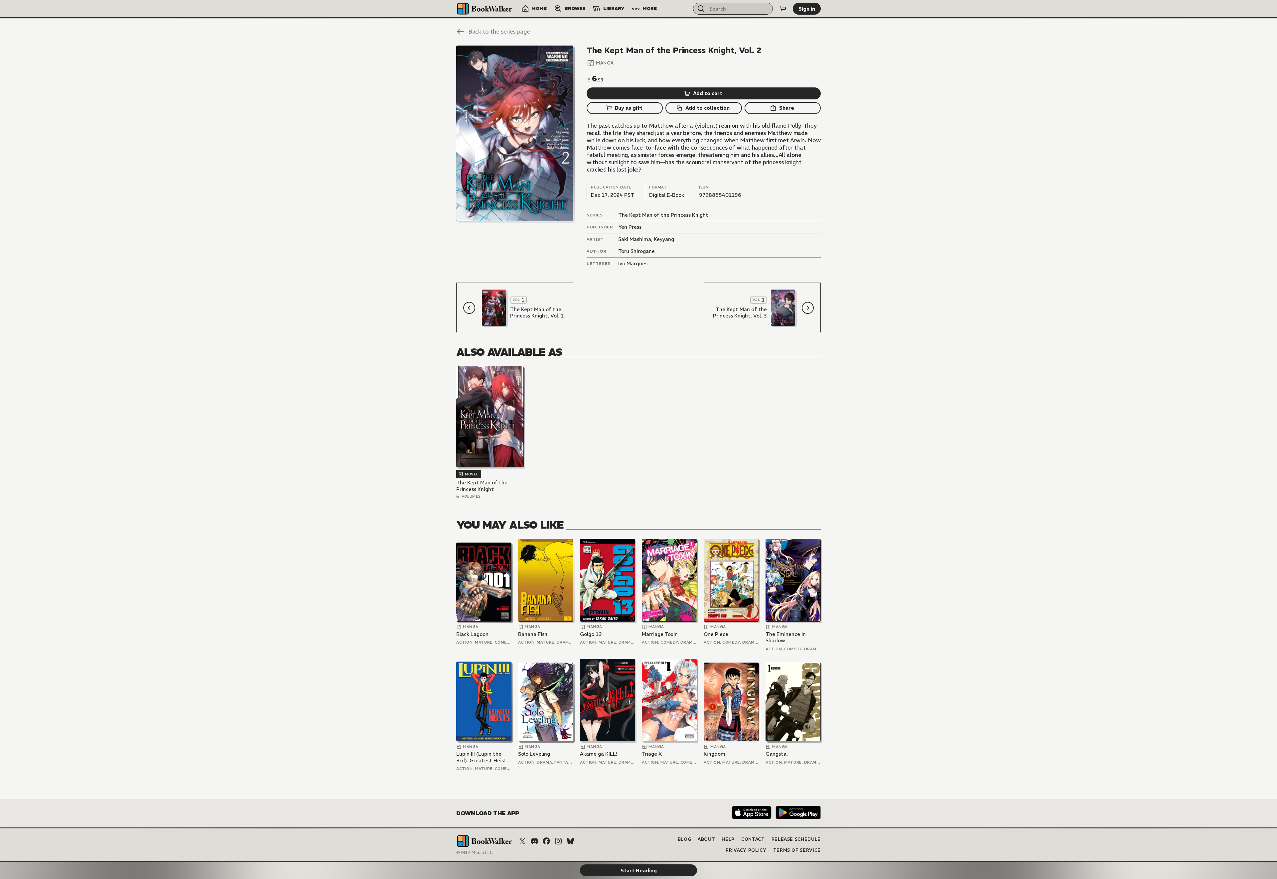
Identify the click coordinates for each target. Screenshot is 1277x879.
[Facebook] (546, 841)
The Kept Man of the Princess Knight (663, 215)
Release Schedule (796, 839)
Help (728, 839)
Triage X (652, 754)
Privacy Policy (746, 850)
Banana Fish (532, 634)
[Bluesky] (570, 841)
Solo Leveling (534, 754)
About (706, 839)
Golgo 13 (591, 634)
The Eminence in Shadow (786, 637)
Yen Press (629, 227)
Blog (684, 839)
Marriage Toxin (660, 634)
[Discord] (534, 841)
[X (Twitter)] (522, 841)
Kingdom (714, 754)
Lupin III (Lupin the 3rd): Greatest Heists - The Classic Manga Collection (482, 757)
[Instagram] (558, 841)
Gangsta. (777, 754)
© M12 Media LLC (474, 852)
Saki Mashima (634, 239)
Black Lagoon (472, 634)
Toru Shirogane (636, 251)
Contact (753, 839)
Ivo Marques (632, 263)
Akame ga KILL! (598, 754)
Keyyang (664, 239)
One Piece (716, 634)
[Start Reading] (514, 133)
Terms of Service (797, 850)
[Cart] (783, 8)
